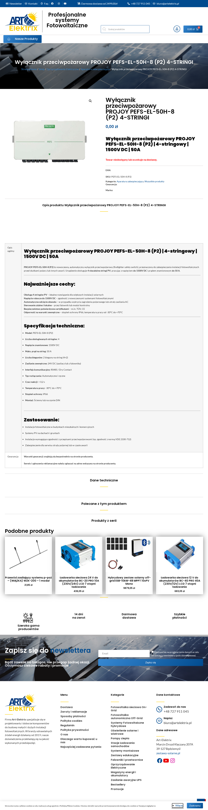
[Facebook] (159, 760)
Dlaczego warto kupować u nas (78, 740)
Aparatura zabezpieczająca (95, 69)
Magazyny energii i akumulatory (123, 773)
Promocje (117, 789)
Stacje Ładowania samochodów (123, 744)
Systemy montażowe (125, 751)
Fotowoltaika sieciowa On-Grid (129, 708)
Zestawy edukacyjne (124, 755)
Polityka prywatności (74, 730)
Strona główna (29, 69)
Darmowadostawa (129, 616)
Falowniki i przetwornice (127, 760)
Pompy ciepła (120, 738)
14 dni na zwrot (78, 616)
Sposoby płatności (73, 716)
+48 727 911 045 (176, 711)
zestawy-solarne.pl (168, 753)
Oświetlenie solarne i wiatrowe (124, 732)
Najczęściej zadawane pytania (80, 747)
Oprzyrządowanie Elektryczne (62, 69)
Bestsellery (118, 784)
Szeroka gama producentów (28, 627)
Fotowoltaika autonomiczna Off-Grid (127, 716)
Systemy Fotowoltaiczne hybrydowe (127, 724)
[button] (90, 101)
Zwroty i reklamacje (73, 712)
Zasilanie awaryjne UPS (126, 780)
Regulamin (67, 725)
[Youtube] (166, 760)
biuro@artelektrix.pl (178, 723)
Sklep (42, 69)
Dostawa (66, 707)
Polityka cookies (71, 721)
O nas (64, 734)
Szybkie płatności (179, 616)
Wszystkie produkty (154, 181)
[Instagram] (172, 760)
